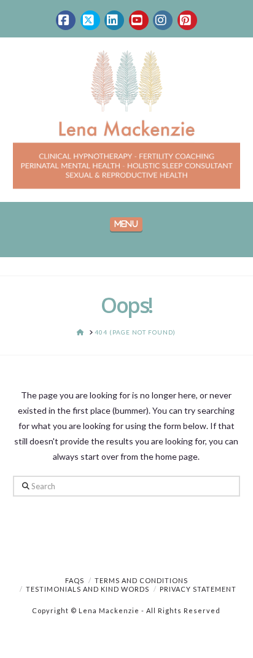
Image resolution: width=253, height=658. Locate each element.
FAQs (74, 580)
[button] (126, 224)
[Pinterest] (187, 20)
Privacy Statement (198, 589)
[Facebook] (66, 20)
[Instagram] (163, 20)
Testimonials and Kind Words (87, 589)
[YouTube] (139, 20)
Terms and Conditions (141, 580)
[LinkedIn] (114, 20)
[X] (90, 20)
